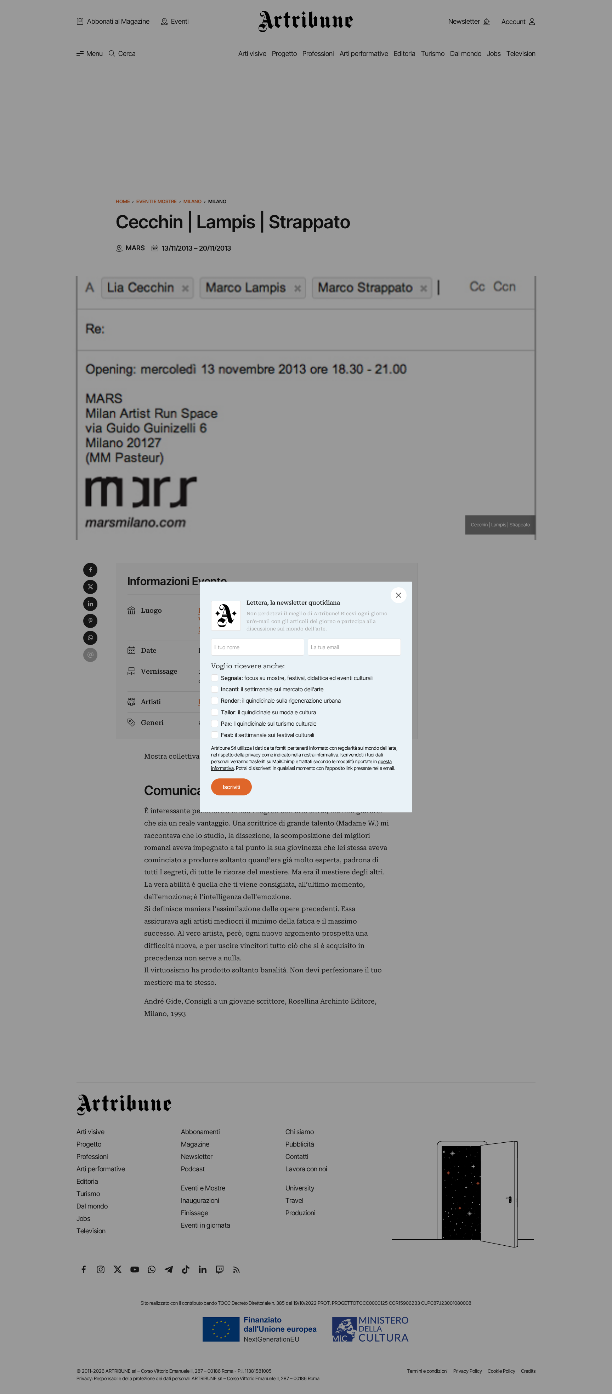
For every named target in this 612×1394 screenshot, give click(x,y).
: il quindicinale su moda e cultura (268, 712)
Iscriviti (231, 786)
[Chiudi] (399, 595)
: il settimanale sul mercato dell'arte (272, 689)
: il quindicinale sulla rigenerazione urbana (281, 700)
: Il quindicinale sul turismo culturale (269, 723)
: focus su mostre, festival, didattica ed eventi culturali (297, 677)
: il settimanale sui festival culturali (267, 734)
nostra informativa (320, 755)
